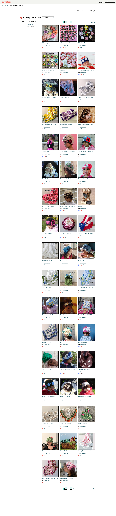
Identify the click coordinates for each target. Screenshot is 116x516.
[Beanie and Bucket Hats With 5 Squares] (68, 169)
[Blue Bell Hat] (86, 250)
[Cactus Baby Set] (86, 414)
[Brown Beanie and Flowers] (50, 386)
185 (83, 210)
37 (44, 482)
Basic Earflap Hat (46, 179)
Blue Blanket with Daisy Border (86, 287)
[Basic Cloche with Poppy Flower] (86, 142)
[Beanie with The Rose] (86, 169)
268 (83, 265)
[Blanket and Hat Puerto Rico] (86, 223)
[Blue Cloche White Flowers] (50, 305)
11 (44, 265)
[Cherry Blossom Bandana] (68, 468)
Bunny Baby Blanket (65, 423)
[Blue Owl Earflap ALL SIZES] (86, 305)
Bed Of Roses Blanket (48, 206)
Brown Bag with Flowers (84, 369)
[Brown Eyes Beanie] (68, 386)
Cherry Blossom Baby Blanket (86, 451)
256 (62, 101)
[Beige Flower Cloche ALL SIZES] (68, 196)
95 (62, 482)
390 (47, 156)
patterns (4, 5)
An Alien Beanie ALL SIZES (49, 97)
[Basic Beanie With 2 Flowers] (68, 142)
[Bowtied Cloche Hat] (86, 332)
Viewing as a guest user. (83, 11)
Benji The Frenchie (83, 206)
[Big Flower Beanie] (50, 223)
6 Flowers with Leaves (48, 70)
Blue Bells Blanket (46, 287)
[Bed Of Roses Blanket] (50, 196)
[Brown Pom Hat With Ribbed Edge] (86, 386)
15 (44, 373)
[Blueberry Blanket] (50, 332)
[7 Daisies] (68, 60)
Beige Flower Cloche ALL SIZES (68, 206)
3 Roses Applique (46, 43)
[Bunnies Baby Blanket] (50, 414)
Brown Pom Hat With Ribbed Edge (86, 396)
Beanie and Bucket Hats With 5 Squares (68, 179)
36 (80, 428)
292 (83, 373)
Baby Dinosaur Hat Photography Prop (86, 124)
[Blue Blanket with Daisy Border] (86, 278)
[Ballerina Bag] (50, 142)
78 (44, 346)
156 (83, 74)
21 (44, 47)
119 (44, 210)
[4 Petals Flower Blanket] (68, 33)
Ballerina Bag (45, 151)
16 (44, 101)
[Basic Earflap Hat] (50, 169)
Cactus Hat (45, 451)
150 (81, 129)
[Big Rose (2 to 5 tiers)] (68, 223)
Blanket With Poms (47, 260)
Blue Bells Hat (63, 287)
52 (80, 401)
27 (62, 74)
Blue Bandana (63, 260)
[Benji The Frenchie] (86, 196)
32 (44, 455)
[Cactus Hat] (50, 441)
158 (65, 210)
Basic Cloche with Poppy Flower (86, 151)
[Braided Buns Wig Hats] (50, 359)
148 (44, 237)
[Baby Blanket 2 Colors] (68, 87)
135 (83, 346)
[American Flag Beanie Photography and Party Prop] (86, 60)
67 (80, 183)
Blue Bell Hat (81, 260)
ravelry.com (30, 24)
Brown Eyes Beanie (65, 396)
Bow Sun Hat (63, 342)
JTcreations (47, 45)
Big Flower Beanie (47, 233)
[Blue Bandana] (68, 250)
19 (44, 428)
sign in (100, 2)
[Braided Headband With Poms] (68, 359)
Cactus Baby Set (82, 423)
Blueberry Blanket (47, 342)
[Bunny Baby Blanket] (68, 414)
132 (62, 455)
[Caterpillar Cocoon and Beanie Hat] (68, 441)
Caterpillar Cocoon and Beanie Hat (68, 451)
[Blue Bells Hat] (68, 278)
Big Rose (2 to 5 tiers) (66, 233)
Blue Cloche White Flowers (49, 315)
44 (80, 292)
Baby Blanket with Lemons (49, 124)
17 (62, 292)
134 (81, 47)
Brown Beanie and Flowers (49, 396)
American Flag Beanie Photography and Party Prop (86, 70)
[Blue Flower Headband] (68, 305)
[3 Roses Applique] (50, 33)
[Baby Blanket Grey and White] (86, 87)
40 (44, 183)
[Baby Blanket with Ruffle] (68, 114)
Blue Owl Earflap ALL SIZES (85, 315)
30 (80, 156)
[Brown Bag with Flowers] (86, 359)
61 (80, 455)
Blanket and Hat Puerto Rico (85, 233)
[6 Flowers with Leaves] (50, 60)
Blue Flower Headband (66, 315)
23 (80, 237)
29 (80, 101)
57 (62, 156)
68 (62, 428)
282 (65, 47)
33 (62, 129)
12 (62, 183)
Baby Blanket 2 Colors (66, 97)
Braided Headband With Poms (68, 369)
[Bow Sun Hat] (68, 332)
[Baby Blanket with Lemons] (50, 114)
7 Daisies (62, 70)
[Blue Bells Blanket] (50, 278)
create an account (110, 2)
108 (44, 129)
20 (62, 265)
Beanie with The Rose (84, 179)
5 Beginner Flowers (83, 43)
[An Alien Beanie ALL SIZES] (50, 87)
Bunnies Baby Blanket (48, 423)
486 (65, 237)
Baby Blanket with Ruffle (66, 124)
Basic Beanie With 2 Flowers (67, 151)
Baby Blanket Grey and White (86, 97)
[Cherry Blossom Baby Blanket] (86, 441)
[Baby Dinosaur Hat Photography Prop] (86, 114)
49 (80, 319)
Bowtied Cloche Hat (83, 342)
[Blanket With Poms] (50, 250)
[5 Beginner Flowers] (86, 33)
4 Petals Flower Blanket (66, 43)
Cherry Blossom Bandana (66, 478)
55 (44, 319)
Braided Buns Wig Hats (48, 369)
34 (44, 74)
